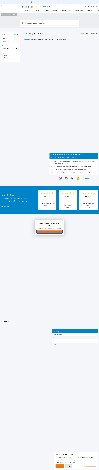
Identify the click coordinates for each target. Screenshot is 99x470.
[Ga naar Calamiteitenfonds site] (29, 7)
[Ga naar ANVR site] (26, 7)
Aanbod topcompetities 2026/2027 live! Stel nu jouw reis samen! (50, 2)
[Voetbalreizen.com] (10, 8)
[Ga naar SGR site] (23, 7)
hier (27, 39)
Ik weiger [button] (68, 466)
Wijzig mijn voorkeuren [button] (90, 466)
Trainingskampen (79, 10)
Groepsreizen (54, 10)
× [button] (62, 222)
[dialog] (49, 227)
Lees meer (49, 231)
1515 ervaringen (46, 6)
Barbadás (14, 14)
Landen (27, 10)
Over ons (90, 10)
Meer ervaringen (5, 206)
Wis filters (16, 34)
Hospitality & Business (66, 10)
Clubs (45, 10)
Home (4, 14)
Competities (36, 10)
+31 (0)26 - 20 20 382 (92, 6)
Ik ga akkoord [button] (60, 466)
